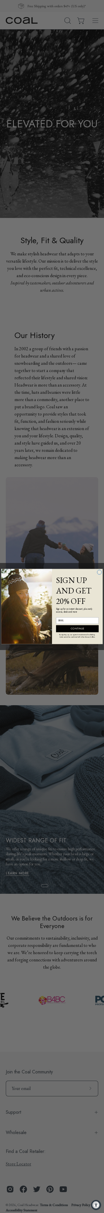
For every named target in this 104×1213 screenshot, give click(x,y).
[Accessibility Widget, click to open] (96, 1205)
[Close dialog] (99, 572)
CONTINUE (77, 629)
